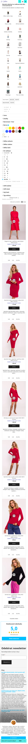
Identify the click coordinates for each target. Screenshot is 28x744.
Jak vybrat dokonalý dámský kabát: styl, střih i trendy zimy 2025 (13, 711)
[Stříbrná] (23, 131)
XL (6, 171)
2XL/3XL (7, 179)
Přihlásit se (6, 662)
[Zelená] (23, 128)
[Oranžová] (13, 128)
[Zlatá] (3, 134)
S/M (6, 161)
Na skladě (7, 107)
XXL (6, 173)
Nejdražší (17, 99)
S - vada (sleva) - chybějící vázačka (13, 181)
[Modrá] (6, 131)
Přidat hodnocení (14, 638)
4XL (6, 177)
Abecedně (12, 102)
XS (6, 157)
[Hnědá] (13, 131)
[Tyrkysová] (3, 131)
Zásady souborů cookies (7, 731)
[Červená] (19, 128)
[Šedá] (16, 131)
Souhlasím (14, 737)
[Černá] (19, 131)
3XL (6, 175)
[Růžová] (16, 128)
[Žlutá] (10, 128)
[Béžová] (6, 128)
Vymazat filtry (13, 197)
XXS (6, 155)
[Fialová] (10, 131)
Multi (6, 136)
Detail (14, 249)
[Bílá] (3, 128)
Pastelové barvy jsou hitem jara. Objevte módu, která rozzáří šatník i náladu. (13, 691)
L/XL (6, 169)
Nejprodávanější (6, 102)
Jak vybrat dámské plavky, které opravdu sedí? (13, 672)
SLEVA (6, 111)
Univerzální (8, 153)
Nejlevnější (12, 99)
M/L (6, 165)
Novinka (7, 109)
